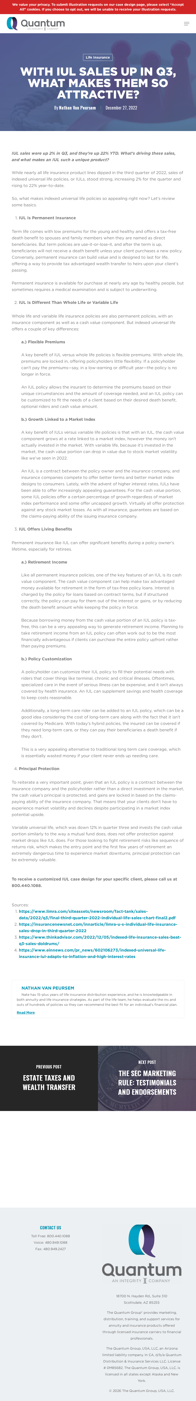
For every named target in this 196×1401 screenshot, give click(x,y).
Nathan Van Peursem (77, 107)
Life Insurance (98, 57)
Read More (26, 1012)
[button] (186, 23)
